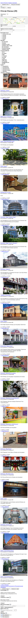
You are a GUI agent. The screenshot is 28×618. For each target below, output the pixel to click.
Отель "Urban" (4, 498)
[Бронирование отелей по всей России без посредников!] (4, 1)
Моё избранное (5, 614)
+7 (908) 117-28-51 (5, 406)
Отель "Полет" (4, 166)
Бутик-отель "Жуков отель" (7, 346)
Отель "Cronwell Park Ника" (7, 576)
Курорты (6, 2)
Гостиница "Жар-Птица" (6, 448)
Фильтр (8, 7)
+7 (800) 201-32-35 (5, 225)
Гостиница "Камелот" (5, 269)
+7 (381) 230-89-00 (5, 506)
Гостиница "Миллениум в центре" (8, 373)
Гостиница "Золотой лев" (6, 524)
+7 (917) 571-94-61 (5, 148)
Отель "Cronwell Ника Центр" (7, 550)
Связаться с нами (15, 588)
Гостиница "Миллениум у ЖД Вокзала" (9, 424)
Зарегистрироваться (9, 607)
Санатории (14, 2)
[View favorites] (2, 15)
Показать (3, 72)
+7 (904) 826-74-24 (5, 456)
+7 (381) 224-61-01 (5, 98)
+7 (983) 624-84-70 (5, 123)
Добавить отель (5, 4)
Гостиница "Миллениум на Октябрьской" (10, 398)
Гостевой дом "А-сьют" (6, 192)
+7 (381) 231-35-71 (5, 303)
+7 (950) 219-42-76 (5, 480)
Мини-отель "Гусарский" (6, 116)
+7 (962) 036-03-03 (5, 558)
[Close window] (8, 590)
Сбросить (8, 72)
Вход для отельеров (15, 4)
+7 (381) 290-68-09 (5, 174)
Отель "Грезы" (4, 321)
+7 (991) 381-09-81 (5, 584)
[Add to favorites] (2, 89)
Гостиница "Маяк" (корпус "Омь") (8, 217)
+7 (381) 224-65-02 (5, 380)
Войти (2, 607)
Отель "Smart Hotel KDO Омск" (8, 141)
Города (2, 2)
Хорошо (2, 596)
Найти (2, 611)
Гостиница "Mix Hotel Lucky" (7, 473)
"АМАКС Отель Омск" (6, 295)
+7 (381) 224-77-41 (5, 277)
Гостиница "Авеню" (5, 90)
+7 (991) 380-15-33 (5, 328)
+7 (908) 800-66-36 (5, 431)
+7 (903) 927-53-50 (5, 532)
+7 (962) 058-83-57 (5, 199)
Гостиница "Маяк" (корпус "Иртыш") (9, 243)
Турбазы (10, 2)
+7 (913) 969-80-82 (5, 355)
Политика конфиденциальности (8, 586)
